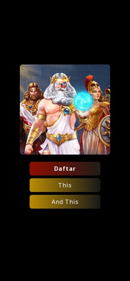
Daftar (65, 169)
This (65, 185)
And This (65, 202)
